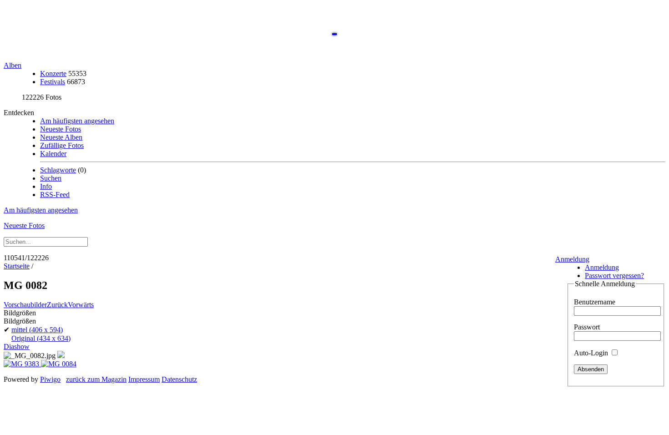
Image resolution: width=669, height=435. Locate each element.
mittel (37, 330)
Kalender (53, 153)
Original (41, 338)
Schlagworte (58, 170)
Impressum (144, 379)
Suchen (50, 178)
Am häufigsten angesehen (77, 121)
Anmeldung (572, 259)
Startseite (17, 266)
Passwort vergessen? (614, 275)
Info (46, 186)
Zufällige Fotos (62, 145)
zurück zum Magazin (96, 379)
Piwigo (50, 379)
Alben (12, 65)
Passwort (587, 327)
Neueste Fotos (60, 129)
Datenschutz (179, 379)
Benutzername (594, 302)
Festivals (52, 82)
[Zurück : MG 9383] (22, 364)
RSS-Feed (55, 194)
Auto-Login (592, 353)
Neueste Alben (61, 137)
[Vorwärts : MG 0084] (58, 364)
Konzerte (53, 73)
